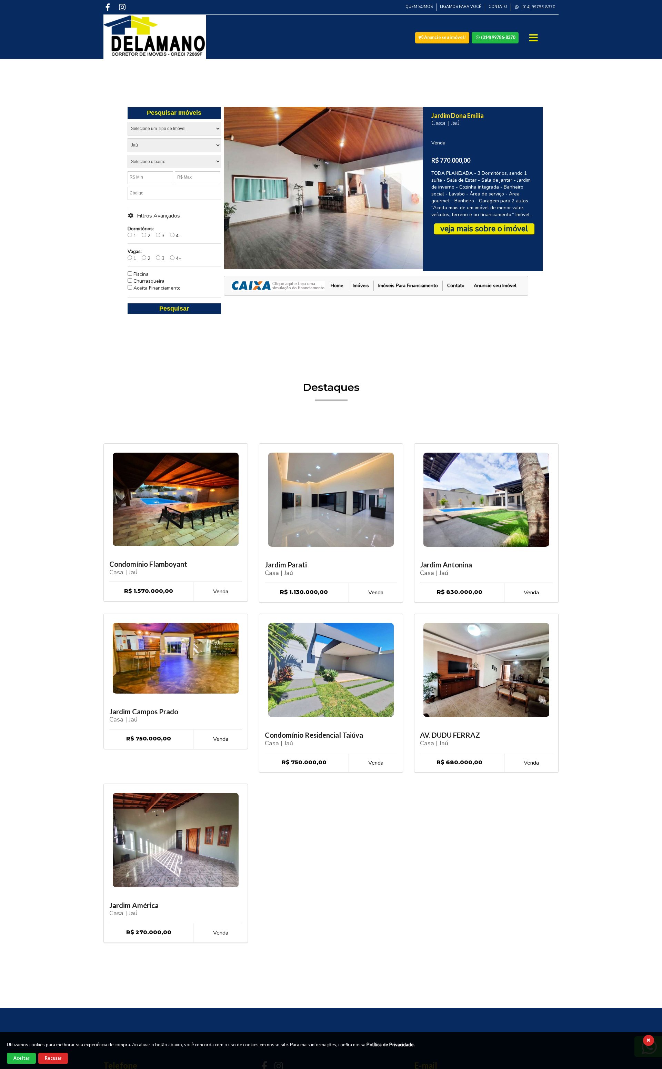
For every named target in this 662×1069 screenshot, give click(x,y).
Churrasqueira (148, 281)
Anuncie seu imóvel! (444, 37)
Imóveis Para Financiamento (408, 285)
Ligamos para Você (460, 6)
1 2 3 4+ (155, 232)
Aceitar (21, 1058)
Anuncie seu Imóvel (495, 285)
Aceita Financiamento (156, 288)
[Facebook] (108, 7)
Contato (498, 6)
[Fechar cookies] (648, 1040)
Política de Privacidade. (391, 1045)
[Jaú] (174, 146)
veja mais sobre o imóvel (484, 228)
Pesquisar (174, 308)
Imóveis (361, 285)
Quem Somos (419, 6)
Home (337, 285)
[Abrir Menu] (534, 37)
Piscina (140, 274)
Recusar (53, 1058)
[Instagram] (123, 7)
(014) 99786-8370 (537, 7)
